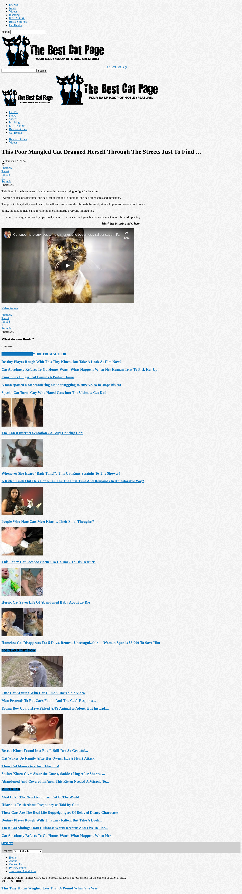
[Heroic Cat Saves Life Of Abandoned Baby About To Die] (22, 595)
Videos (13, 11)
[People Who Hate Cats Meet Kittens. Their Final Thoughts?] (22, 514)
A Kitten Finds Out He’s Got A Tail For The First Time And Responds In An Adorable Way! (73, 481)
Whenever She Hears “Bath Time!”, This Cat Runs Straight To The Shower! (61, 473)
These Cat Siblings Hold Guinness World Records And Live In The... (55, 828)
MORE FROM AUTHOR (49, 354)
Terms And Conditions (22, 871)
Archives (7, 851)
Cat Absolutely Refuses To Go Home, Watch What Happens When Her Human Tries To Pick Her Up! (80, 369)
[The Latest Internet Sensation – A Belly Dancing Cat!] (22, 425)
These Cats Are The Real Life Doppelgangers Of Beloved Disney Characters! (60, 812)
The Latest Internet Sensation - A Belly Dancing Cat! (42, 433)
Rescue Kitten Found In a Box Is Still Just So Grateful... (45, 751)
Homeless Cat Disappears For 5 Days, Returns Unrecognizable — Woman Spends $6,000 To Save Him (81, 643)
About (13, 861)
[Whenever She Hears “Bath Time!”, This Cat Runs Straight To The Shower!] (22, 466)
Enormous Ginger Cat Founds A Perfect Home (38, 377)
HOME (13, 4)
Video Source (10, 308)
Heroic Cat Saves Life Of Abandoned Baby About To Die (46, 602)
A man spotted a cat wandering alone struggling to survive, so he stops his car (61, 385)
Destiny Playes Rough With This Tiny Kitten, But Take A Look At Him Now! (61, 362)
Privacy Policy (17, 867)
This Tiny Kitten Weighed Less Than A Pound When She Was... (51, 888)
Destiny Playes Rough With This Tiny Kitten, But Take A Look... (52, 820)
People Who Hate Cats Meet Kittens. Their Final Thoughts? (48, 521)
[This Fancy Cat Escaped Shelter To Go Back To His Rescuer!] (22, 554)
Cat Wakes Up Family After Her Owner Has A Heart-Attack (48, 758)
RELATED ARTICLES (17, 354)
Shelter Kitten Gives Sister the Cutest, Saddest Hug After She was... (53, 774)
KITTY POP (17, 18)
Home (12, 857)
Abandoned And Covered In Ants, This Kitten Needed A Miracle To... (55, 781)
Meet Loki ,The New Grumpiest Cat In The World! (41, 797)
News (12, 8)
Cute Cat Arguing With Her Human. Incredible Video (43, 693)
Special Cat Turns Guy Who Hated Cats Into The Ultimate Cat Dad (54, 393)
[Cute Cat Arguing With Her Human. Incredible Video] (32, 685)
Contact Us (15, 864)
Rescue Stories (18, 21)
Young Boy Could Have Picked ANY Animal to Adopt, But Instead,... (55, 708)
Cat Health (15, 25)
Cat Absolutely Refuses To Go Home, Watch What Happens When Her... (57, 836)
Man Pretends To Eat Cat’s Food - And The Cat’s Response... (49, 701)
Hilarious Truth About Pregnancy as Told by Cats (40, 805)
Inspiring (14, 14)
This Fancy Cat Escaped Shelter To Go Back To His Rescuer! (49, 562)
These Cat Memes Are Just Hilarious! (30, 766)
